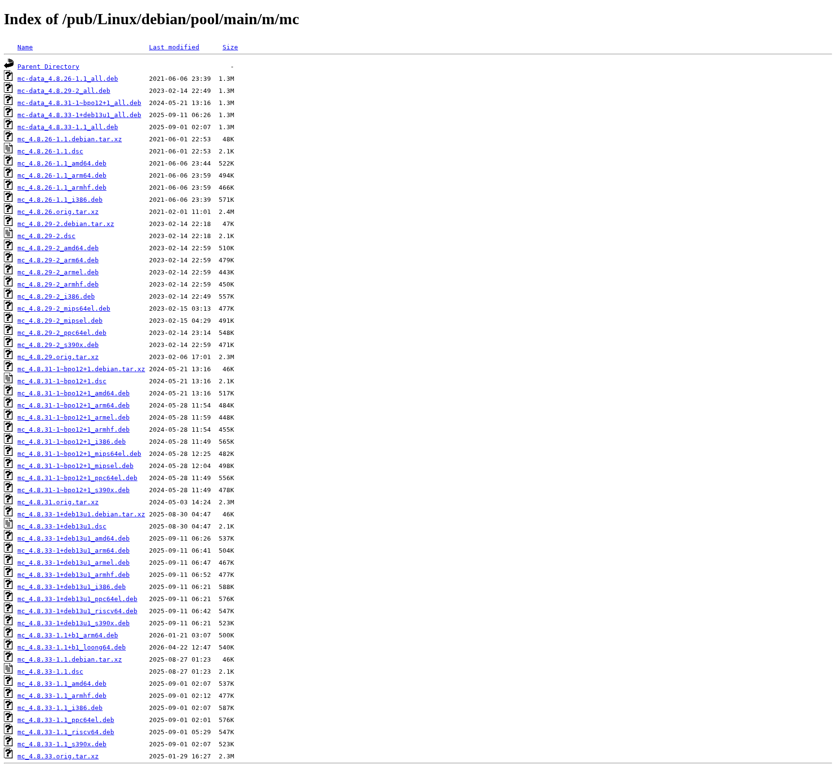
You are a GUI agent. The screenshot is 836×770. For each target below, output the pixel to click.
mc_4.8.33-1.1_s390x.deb (61, 744)
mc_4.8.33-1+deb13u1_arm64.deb (73, 550)
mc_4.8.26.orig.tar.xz (58, 211)
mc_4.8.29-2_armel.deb (58, 272)
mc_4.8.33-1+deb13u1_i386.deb (71, 586)
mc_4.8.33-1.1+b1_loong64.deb (71, 647)
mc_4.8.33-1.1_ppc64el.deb (65, 720)
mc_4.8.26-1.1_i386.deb (60, 199)
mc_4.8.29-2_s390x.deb (58, 344)
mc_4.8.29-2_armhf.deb (58, 284)
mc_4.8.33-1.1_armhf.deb (61, 695)
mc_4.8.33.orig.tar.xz (58, 756)
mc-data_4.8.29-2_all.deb (63, 90)
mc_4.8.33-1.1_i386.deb (60, 707)
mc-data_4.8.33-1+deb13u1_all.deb (79, 115)
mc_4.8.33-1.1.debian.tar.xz (69, 659)
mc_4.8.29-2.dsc (46, 236)
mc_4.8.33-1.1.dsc (50, 671)
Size (230, 47)
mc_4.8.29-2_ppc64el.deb (61, 332)
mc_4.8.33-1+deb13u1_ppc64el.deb (77, 599)
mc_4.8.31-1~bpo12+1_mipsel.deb (75, 465)
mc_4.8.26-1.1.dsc (50, 151)
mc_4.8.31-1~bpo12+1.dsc (61, 381)
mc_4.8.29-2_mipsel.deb (60, 320)
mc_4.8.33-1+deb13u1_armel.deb (73, 562)
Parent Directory (48, 66)
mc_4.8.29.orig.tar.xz (58, 357)
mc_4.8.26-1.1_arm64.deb (61, 175)
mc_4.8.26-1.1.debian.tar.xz (69, 139)
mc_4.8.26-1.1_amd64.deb (61, 163)
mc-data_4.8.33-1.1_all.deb (67, 127)
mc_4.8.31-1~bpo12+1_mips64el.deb (79, 453)
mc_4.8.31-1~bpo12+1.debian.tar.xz (81, 369)
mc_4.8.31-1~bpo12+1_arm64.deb (73, 405)
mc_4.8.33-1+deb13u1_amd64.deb (73, 538)
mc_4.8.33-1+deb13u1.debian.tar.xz (81, 514)
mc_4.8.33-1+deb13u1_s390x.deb (73, 623)
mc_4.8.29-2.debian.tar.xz (65, 223)
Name (25, 47)
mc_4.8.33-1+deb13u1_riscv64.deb (77, 611)
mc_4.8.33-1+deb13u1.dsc (61, 526)
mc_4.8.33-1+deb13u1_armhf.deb (73, 574)
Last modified (174, 47)
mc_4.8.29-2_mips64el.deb (63, 308)
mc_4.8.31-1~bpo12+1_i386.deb (71, 441)
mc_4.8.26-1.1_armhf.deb (61, 187)
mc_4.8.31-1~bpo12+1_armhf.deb (73, 429)
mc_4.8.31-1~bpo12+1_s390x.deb (73, 490)
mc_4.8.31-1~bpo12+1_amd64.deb (73, 393)
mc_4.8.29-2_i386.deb (56, 296)
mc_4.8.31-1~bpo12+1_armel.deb (73, 417)
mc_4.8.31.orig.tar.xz (58, 502)
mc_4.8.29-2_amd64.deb (58, 248)
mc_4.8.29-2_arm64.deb (58, 260)
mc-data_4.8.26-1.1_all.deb (67, 78)
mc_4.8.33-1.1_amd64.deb (61, 683)
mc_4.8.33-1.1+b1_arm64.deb (67, 635)
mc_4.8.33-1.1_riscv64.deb (65, 732)
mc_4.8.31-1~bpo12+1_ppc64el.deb (77, 478)
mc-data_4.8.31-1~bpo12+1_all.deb (79, 102)
